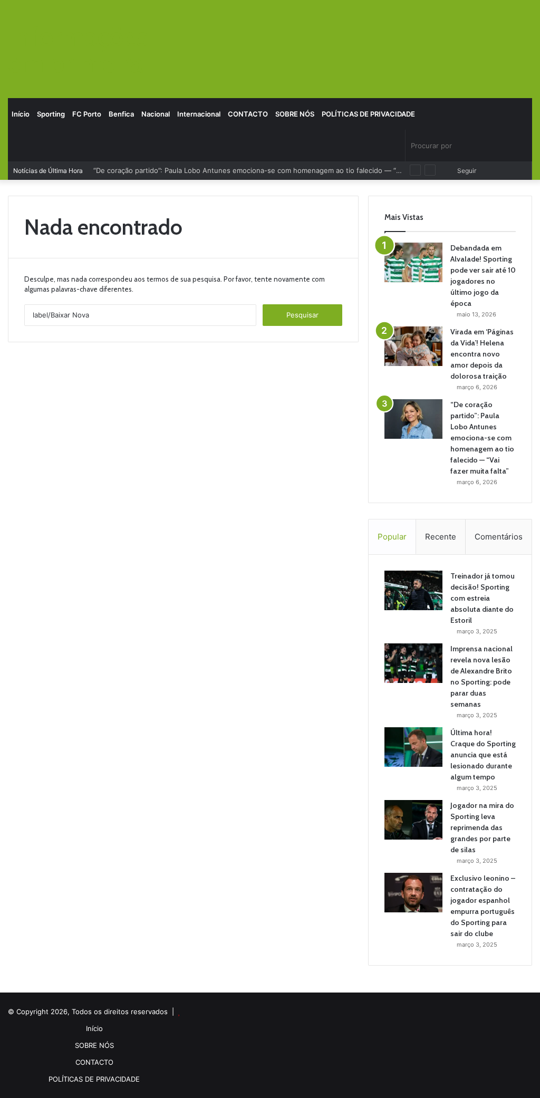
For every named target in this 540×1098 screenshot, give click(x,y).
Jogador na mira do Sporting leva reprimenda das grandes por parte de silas (482, 827)
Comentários (499, 537)
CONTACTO (248, 114)
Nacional (155, 114)
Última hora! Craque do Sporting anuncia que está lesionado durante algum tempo (483, 755)
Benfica (121, 114)
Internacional (198, 114)
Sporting (51, 114)
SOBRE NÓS (294, 114)
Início (21, 114)
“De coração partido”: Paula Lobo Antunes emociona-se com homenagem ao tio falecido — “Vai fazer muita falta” (278, 170)
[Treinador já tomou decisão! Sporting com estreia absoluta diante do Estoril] (413, 590)
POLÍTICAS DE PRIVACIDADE (368, 114)
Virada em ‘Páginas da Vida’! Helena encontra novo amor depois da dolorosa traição (482, 354)
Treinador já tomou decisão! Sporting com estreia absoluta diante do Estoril (482, 598)
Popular (392, 537)
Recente (440, 537)
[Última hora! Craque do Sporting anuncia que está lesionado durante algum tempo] (413, 747)
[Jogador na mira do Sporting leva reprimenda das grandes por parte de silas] (413, 820)
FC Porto (86, 114)
